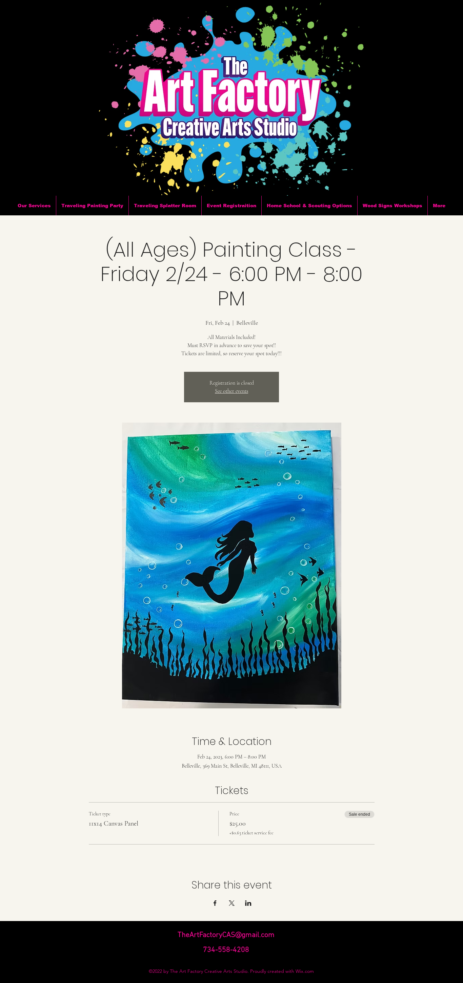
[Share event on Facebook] (215, 903)
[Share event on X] (231, 903)
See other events (231, 391)
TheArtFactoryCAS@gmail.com (226, 935)
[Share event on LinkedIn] (248, 903)
